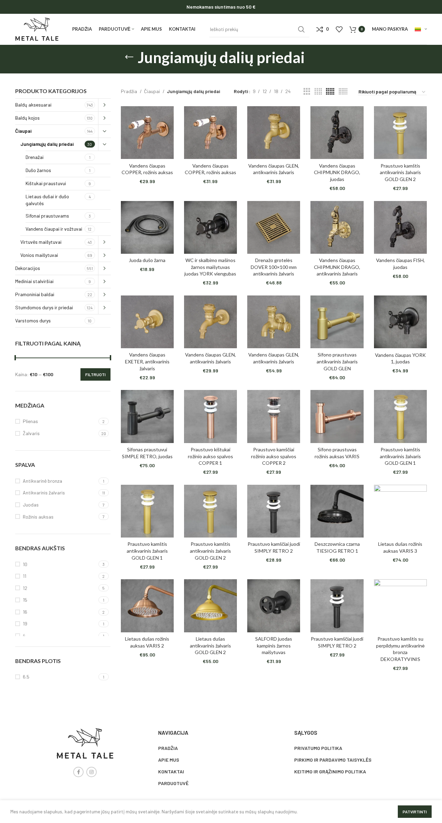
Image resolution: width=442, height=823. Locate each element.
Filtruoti (95, 374)
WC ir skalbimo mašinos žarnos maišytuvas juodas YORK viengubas (210, 267)
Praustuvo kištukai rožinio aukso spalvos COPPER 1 (210, 456)
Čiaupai (23, 131)
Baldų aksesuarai (33, 105)
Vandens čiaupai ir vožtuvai (54, 229)
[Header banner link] (221, 7)
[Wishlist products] (339, 29)
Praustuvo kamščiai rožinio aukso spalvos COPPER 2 (273, 456)
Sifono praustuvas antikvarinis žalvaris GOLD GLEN (337, 361)
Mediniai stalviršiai (34, 281)
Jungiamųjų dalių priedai (47, 144)
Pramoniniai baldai (34, 294)
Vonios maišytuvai (39, 255)
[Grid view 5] (330, 91)
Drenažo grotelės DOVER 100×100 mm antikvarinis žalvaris (274, 267)
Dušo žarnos (38, 170)
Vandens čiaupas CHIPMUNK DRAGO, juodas (337, 172)
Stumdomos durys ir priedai (44, 307)
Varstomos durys (33, 320)
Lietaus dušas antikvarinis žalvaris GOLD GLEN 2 (210, 645)
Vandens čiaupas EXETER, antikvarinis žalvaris (147, 361)
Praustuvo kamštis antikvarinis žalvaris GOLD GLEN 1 (400, 456)
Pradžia (129, 91)
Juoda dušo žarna (147, 260)
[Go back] (129, 57)
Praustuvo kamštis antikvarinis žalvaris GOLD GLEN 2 (400, 172)
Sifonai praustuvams (47, 216)
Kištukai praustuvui (46, 183)
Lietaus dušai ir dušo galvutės (47, 199)
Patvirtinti (415, 811)
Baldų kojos (27, 118)
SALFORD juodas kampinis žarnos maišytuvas (273, 645)
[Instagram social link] (91, 772)
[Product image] (147, 132)
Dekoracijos (27, 268)
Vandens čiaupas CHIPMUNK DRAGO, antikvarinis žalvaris (337, 267)
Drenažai (35, 157)
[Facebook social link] (78, 772)
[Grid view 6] (343, 91)
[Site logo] (36, 28)
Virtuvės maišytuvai (40, 242)
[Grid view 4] (318, 91)
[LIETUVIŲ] (421, 29)
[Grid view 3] (307, 91)
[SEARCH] (301, 29)
